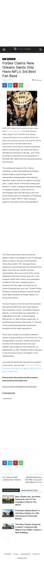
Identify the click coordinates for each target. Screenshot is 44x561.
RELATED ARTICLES (11, 490)
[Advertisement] (22, 23)
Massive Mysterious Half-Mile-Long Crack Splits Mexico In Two (33, 479)
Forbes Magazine (14, 131)
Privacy (16, 554)
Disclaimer (7, 554)
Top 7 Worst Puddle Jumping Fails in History (11, 478)
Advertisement (25, 554)
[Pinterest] (15, 85)
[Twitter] (10, 85)
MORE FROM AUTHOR (29, 490)
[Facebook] (4, 85)
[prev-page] (3, 538)
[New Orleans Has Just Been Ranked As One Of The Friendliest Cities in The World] (8, 499)
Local (4, 59)
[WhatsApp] (21, 85)
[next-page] (7, 538)
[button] (4, 50)
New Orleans (11, 59)
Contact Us (36, 554)
